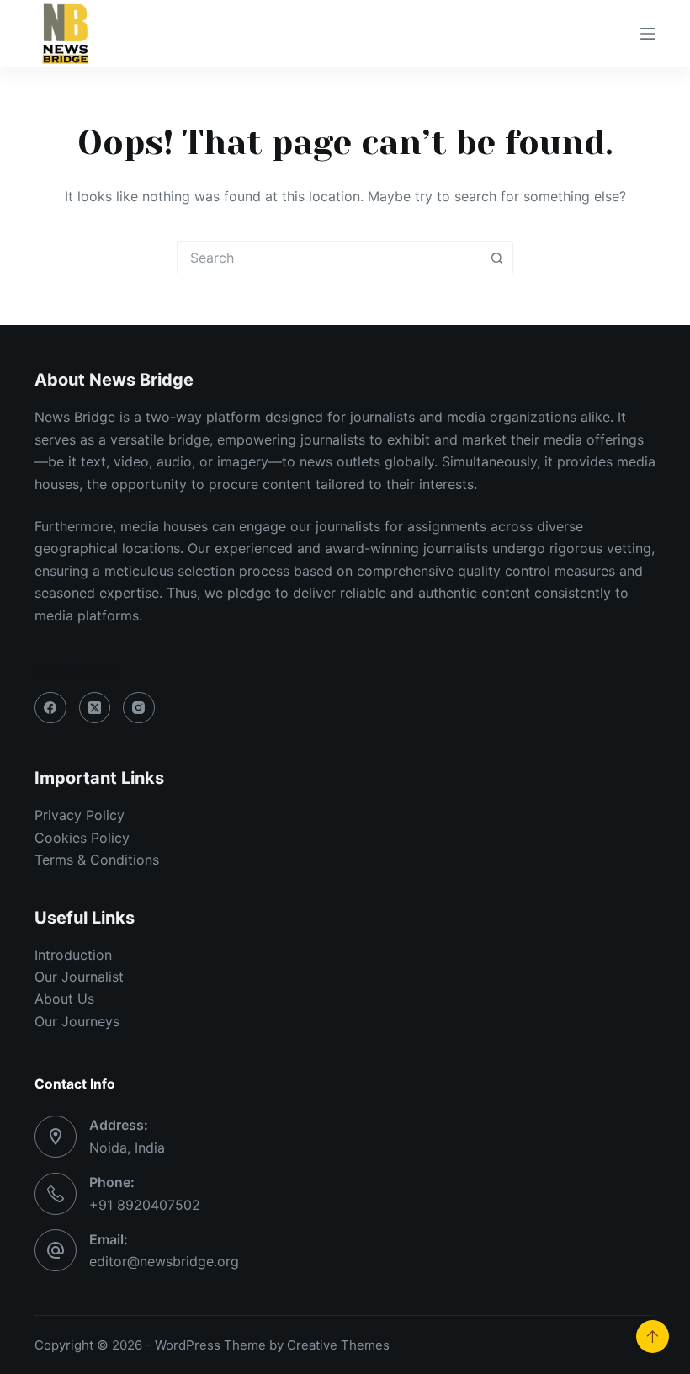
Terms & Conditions (96, 859)
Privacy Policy (79, 815)
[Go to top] (652, 1336)
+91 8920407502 (144, 1204)
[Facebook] (50, 708)
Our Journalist (79, 976)
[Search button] (496, 258)
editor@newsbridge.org (164, 1261)
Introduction (73, 954)
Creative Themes (338, 1345)
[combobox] (329, 257)
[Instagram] (139, 708)
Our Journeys (76, 1021)
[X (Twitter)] (95, 708)
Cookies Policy (82, 837)
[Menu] (648, 33)
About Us (64, 998)
